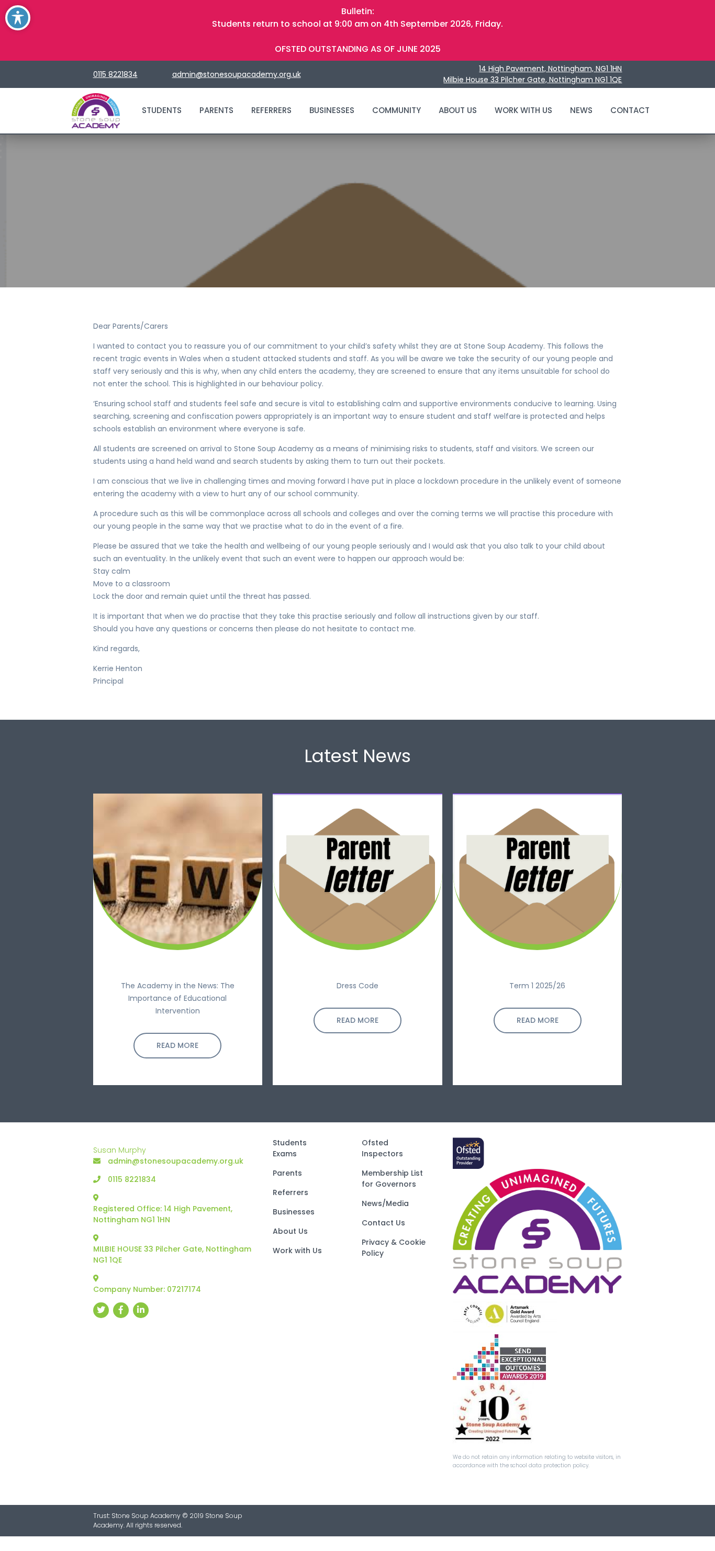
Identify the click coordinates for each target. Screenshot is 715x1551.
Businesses (331, 110)
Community (396, 110)
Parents (216, 110)
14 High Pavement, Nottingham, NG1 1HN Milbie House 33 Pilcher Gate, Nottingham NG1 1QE (532, 74)
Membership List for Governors (392, 1178)
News (581, 110)
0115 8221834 (115, 74)
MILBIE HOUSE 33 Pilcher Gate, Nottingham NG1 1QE (172, 1254)
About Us (458, 110)
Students (162, 110)
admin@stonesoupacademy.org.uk (236, 74)
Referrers (271, 110)
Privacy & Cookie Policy (394, 1247)
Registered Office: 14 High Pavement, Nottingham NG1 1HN (162, 1214)
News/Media (385, 1203)
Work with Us (523, 110)
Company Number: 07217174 (147, 1289)
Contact (630, 110)
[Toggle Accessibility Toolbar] (17, 17)
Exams (285, 1153)
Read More (177, 1045)
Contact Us (383, 1223)
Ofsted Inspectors (382, 1148)
